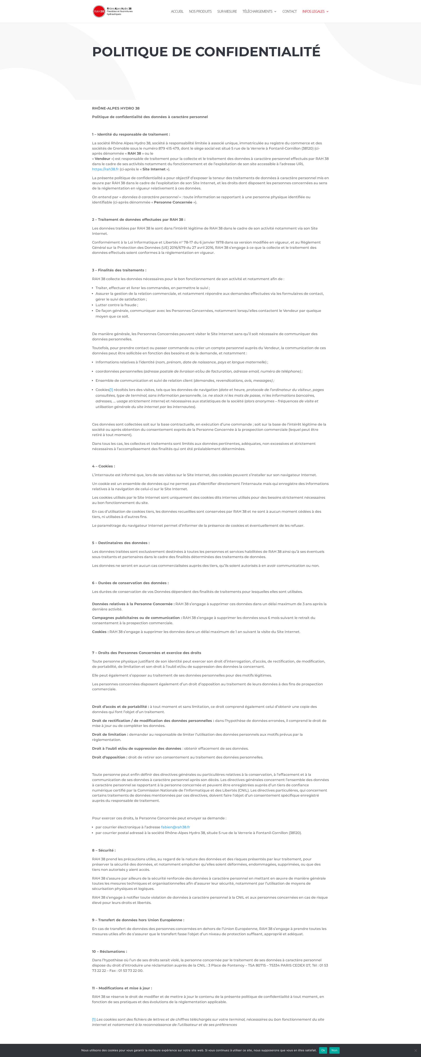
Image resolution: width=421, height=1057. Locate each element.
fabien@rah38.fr (175, 827)
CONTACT (289, 12)
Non (334, 1050)
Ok (323, 1050)
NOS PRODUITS (200, 12)
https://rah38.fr (105, 169)
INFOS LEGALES (313, 12)
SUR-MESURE (227, 12)
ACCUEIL (177, 12)
